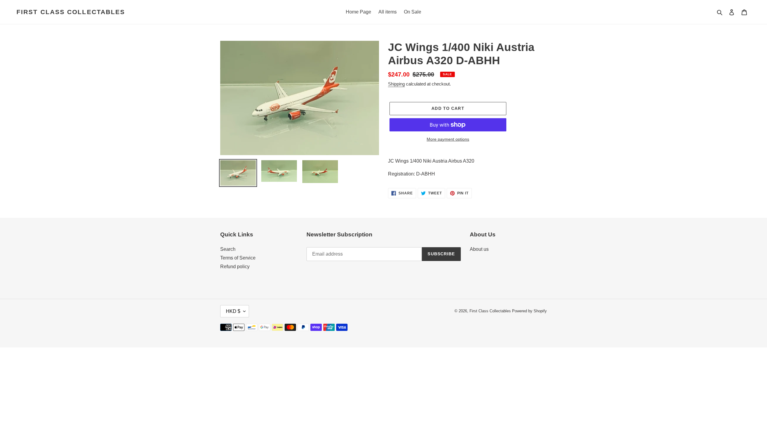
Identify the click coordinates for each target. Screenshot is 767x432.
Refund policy (235, 266)
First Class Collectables (70, 11)
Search (227, 249)
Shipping (396, 83)
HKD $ (233, 311)
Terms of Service (238, 257)
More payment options (448, 139)
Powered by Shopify (529, 311)
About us (479, 249)
